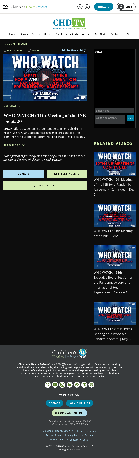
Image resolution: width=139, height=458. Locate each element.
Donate (24, 173)
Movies (48, 34)
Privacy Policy (73, 435)
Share (35, 50)
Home (12, 34)
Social (86, 439)
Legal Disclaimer (86, 431)
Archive (86, 34)
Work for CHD (57, 439)
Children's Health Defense (58, 430)
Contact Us (117, 34)
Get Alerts (100, 34)
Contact (74, 439)
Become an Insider (69, 412)
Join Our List (45, 185)
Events (36, 34)
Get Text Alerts (67, 173)
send (130, 118)
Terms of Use (53, 435)
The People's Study (67, 34)
